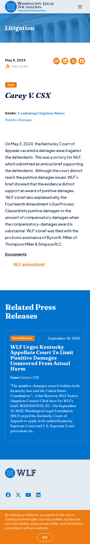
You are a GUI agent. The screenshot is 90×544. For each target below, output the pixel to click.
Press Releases (22, 338)
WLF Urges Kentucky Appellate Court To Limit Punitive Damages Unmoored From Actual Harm (41, 358)
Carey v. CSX (29, 377)
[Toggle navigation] (80, 7)
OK (45, 537)
